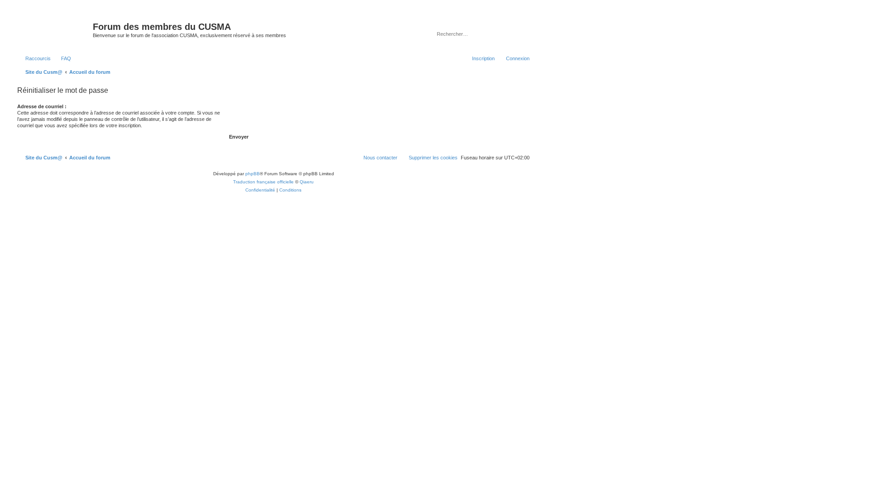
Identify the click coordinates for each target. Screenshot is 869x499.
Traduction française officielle (263, 181)
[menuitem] (62, 58)
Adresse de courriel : (42, 106)
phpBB (252, 173)
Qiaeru (307, 181)
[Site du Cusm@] (54, 29)
